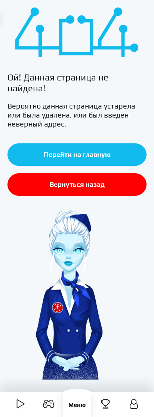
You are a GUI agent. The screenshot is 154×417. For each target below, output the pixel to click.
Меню (77, 404)
